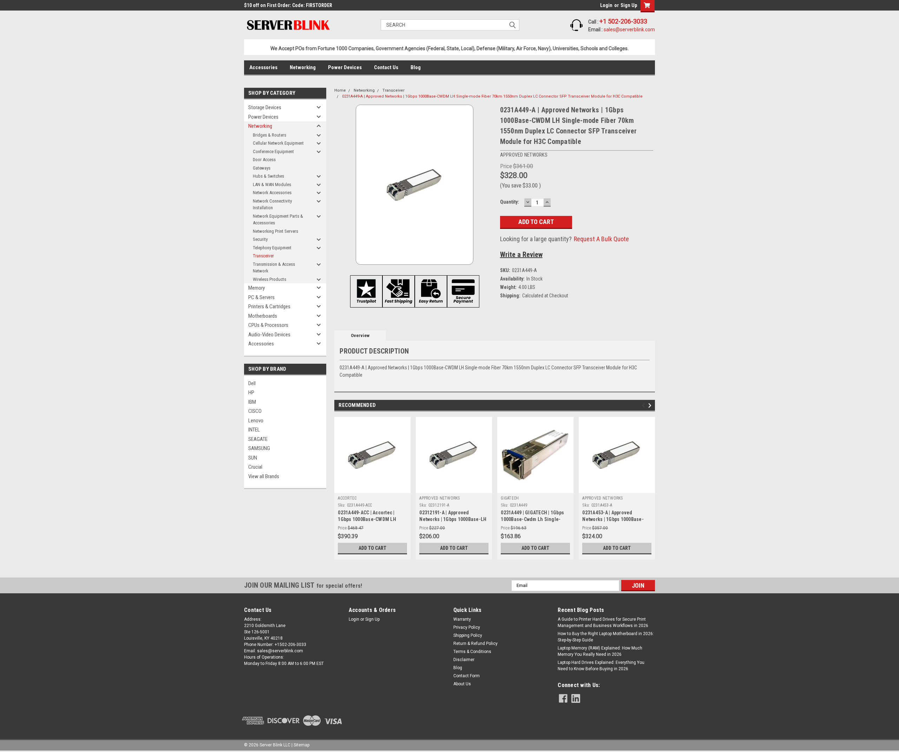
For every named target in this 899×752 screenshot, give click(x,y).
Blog (416, 67)
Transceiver (263, 255)
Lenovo (255, 420)
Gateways (261, 168)
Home (340, 90)
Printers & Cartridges (269, 306)
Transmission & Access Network (274, 268)
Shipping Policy (467, 635)
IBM (252, 402)
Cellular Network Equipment (278, 143)
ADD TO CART (372, 548)
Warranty (462, 619)
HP (251, 392)
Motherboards (262, 316)
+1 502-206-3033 (623, 21)
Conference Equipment (273, 151)
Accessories (263, 67)
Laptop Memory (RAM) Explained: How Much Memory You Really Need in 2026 (600, 651)
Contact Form (466, 675)
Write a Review (521, 254)
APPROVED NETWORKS (439, 498)
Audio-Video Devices (269, 334)
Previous (644, 405)
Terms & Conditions (472, 651)
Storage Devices (264, 107)
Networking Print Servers (275, 231)
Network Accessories (272, 192)
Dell (252, 383)
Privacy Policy (466, 627)
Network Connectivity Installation (272, 204)
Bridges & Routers (269, 135)
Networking (303, 67)
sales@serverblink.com (629, 29)
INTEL (254, 430)
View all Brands (263, 476)
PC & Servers (261, 297)
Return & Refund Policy (475, 643)
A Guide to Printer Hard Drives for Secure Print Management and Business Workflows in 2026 (603, 622)
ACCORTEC (347, 498)
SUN (252, 458)
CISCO (255, 411)
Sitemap (301, 745)
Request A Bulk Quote (601, 239)
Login (606, 5)
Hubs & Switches (268, 176)
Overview (360, 335)
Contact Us (386, 67)
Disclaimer (463, 659)
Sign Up (629, 5)
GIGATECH (510, 498)
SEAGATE (258, 439)
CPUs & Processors (268, 325)
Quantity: (509, 202)
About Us (462, 683)
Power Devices (345, 67)
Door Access (264, 159)
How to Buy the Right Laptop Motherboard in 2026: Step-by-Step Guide (606, 636)
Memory (256, 288)
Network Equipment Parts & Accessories (278, 219)
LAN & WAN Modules (272, 184)
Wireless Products (269, 279)
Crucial (255, 467)
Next (651, 405)
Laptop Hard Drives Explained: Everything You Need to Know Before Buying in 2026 (601, 665)
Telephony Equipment (272, 247)
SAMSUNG (259, 448)
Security (260, 239)
